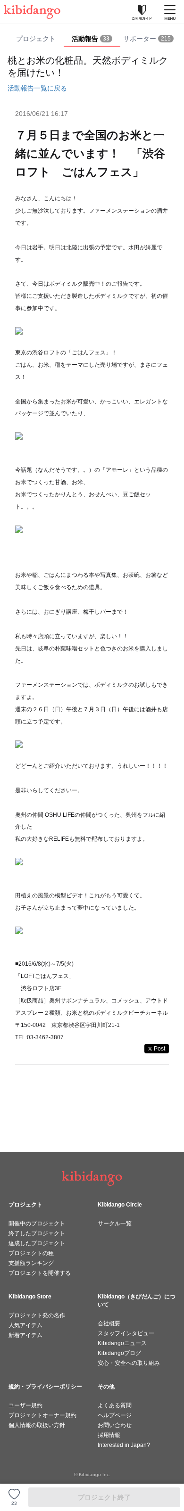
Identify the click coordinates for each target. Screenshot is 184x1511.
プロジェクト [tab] (36, 38)
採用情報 (109, 1435)
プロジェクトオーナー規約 (42, 1415)
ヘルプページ (115, 1415)
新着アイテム (25, 1335)
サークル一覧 (115, 1223)
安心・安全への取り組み (129, 1363)
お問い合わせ (115, 1425)
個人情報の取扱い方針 (36, 1425)
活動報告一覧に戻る (37, 88)
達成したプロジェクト (36, 1243)
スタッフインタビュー (126, 1333)
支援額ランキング (31, 1263)
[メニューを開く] (169, 11)
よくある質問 (115, 1405)
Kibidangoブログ (119, 1353)
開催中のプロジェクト (36, 1223)
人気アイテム (25, 1325)
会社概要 (109, 1323)
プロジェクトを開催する (39, 1273)
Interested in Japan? (124, 1445)
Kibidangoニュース (122, 1343)
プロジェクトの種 (31, 1253)
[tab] (92, 39)
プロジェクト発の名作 (36, 1315)
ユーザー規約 (25, 1405)
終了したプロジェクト (36, 1233)
